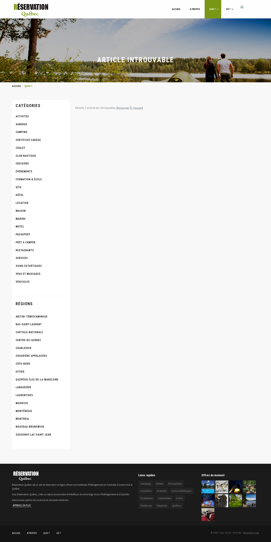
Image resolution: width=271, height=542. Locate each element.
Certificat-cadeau (28, 139)
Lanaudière (23, 387)
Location (22, 202)
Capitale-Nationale (29, 332)
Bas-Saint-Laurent (29, 324)
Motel (20, 226)
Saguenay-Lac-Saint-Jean (33, 434)
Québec (176, 505)
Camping (21, 132)
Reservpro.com (251, 533)
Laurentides (24, 395)
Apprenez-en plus (22, 505)
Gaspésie (162, 505)
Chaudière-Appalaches (31, 355)
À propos (195, 9)
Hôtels (159, 483)
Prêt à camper (26, 242)
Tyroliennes (146, 498)
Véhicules (23, 281)
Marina (21, 218)
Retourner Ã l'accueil (129, 108)
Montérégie (24, 411)
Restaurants (25, 250)
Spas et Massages (28, 273)
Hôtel (20, 195)
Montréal (22, 418)
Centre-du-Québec (28, 340)
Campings (145, 483)
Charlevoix (24, 348)
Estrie (20, 371)
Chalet (20, 147)
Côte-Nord (23, 363)
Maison (21, 210)
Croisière (22, 163)
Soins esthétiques (29, 265)
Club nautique (26, 155)
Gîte (19, 187)
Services (22, 258)
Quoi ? (212, 9)
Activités (22, 116)
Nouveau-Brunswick (30, 426)
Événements (24, 171)
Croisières (146, 490)
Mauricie (22, 403)
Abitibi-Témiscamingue (32, 316)
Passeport (23, 234)
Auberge (21, 124)
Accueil (176, 9)
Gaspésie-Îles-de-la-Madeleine (37, 379)
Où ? (228, 9)
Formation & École (29, 179)
